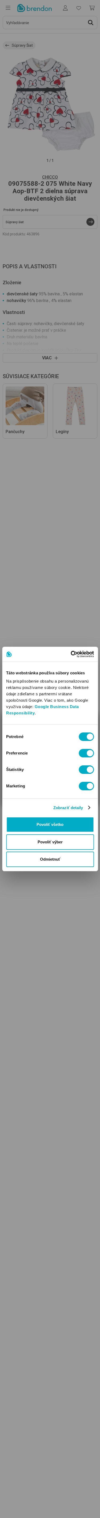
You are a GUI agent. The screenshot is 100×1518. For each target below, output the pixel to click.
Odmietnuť (50, 859)
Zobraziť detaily (68, 807)
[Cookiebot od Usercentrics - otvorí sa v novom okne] (71, 654)
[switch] (86, 753)
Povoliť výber (50, 842)
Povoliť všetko (50, 824)
